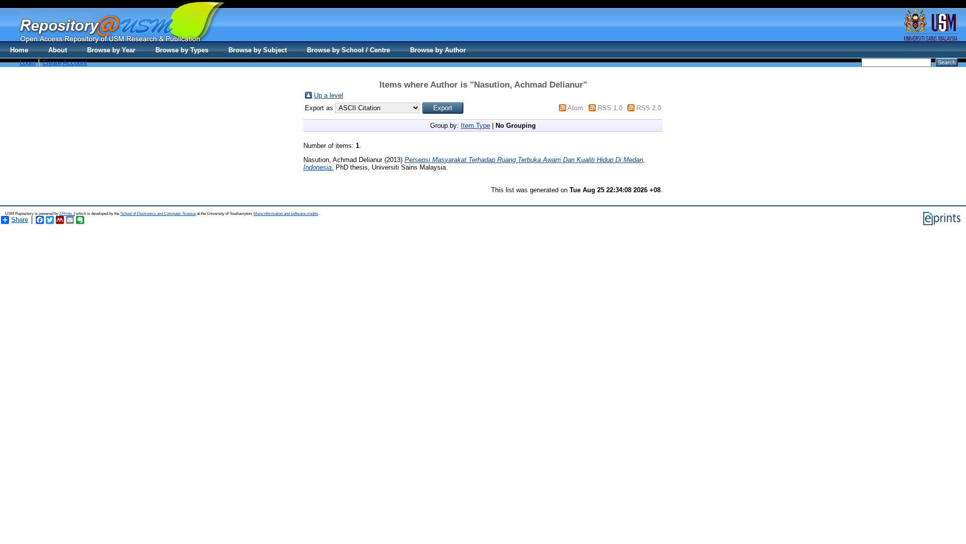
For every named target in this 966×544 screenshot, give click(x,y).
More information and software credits (286, 213)
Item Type (475, 125)
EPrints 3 (67, 213)
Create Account (64, 62)
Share (19, 219)
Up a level (328, 95)
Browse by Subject (257, 50)
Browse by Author (438, 50)
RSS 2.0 (648, 108)
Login (27, 62)
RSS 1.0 (610, 108)
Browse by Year (111, 50)
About (57, 50)
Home (19, 50)
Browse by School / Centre (348, 50)
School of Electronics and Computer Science (158, 213)
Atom (575, 108)
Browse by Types (181, 50)
